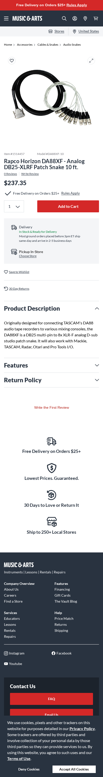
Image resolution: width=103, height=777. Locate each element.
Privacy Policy (82, 728)
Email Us (51, 715)
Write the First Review (51, 407)
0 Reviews (10, 174)
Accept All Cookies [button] (74, 769)
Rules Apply (76, 5)
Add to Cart (68, 206)
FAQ (51, 699)
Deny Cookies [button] (29, 769)
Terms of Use (18, 758)
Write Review (30, 174)
